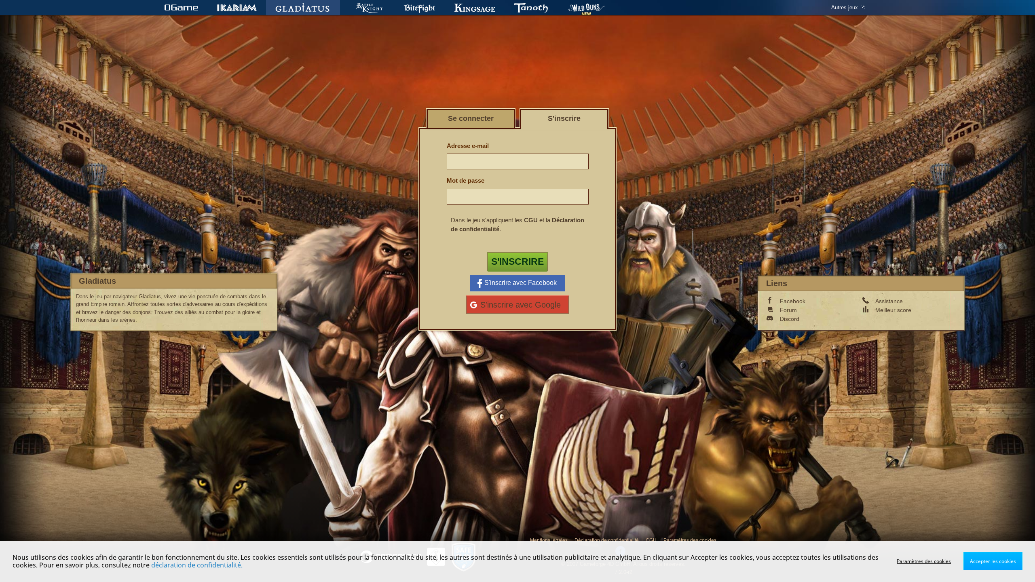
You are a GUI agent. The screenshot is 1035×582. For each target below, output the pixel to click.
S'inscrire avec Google (520, 304)
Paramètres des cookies (924, 561)
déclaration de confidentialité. (197, 565)
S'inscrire (517, 261)
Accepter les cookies (993, 561)
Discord (789, 319)
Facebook (792, 301)
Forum (788, 310)
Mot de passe (465, 180)
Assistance (889, 301)
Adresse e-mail (468, 145)
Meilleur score (893, 310)
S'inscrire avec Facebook (520, 282)
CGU (531, 220)
